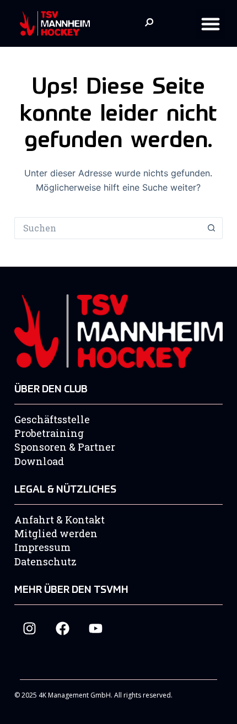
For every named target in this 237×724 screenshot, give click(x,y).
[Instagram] (29, 628)
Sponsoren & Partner (64, 446)
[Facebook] (62, 628)
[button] (210, 24)
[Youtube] (95, 628)
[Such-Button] (212, 228)
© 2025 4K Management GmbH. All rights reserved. (93, 695)
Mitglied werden (56, 533)
